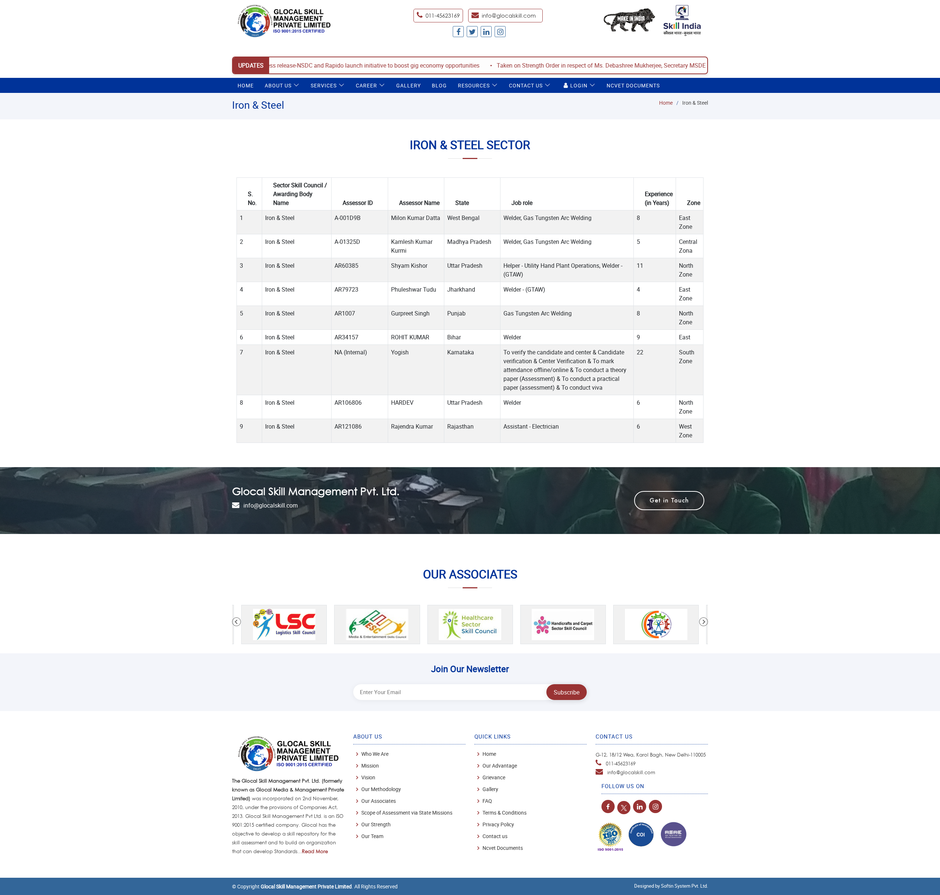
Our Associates (378, 801)
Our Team (372, 836)
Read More (315, 851)
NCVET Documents (633, 85)
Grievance (493, 777)
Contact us (494, 836)
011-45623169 (621, 763)
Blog (439, 85)
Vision (368, 777)
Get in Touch (669, 500)
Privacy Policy (498, 824)
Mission (370, 765)
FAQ (487, 801)
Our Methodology (381, 789)
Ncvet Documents (502, 848)
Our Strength (376, 824)
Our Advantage (499, 765)
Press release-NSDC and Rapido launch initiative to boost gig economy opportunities (323, 65)
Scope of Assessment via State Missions (406, 812)
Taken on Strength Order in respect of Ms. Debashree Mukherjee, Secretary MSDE (553, 65)
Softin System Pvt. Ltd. (684, 886)
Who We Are (374, 754)
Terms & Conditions (504, 812)
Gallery (408, 85)
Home (246, 85)
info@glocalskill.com (509, 15)
